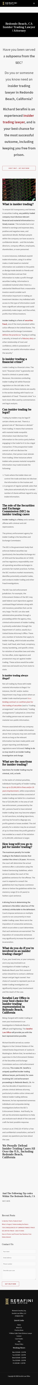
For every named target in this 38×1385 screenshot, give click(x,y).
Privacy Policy (19, 1344)
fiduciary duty (27, 338)
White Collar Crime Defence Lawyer (21, 1333)
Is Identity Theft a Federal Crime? (12, 1221)
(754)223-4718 (19, 1316)
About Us (19, 1327)
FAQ (19, 1341)
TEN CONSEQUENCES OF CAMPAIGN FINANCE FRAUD (18, 1228)
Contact (19, 1336)
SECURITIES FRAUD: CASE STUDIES (13, 1231)
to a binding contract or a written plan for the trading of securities (17, 702)
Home (19, 1325)
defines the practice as (11, 335)
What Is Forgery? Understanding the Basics (15, 1224)
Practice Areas (19, 1330)
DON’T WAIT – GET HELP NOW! (19, 168)
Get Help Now (10, 1284)
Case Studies (19, 1339)
